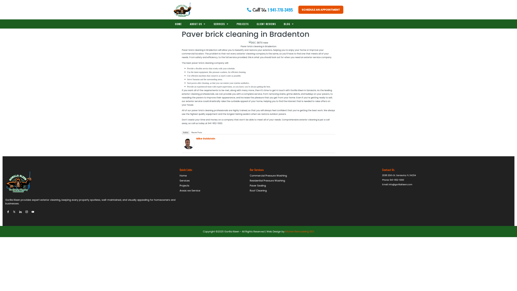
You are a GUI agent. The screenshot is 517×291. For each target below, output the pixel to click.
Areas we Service (190, 190)
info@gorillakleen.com (400, 184)
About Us (196, 24)
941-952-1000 (397, 179)
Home (178, 24)
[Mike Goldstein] (188, 148)
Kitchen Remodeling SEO (299, 231)
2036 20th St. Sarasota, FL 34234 (399, 175)
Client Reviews (266, 24)
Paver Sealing (258, 185)
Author (185, 132)
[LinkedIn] (20, 212)
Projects (243, 24)
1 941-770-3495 (280, 10)
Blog (287, 24)
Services (219, 24)
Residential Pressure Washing (267, 180)
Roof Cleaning (258, 190)
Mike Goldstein (205, 138)
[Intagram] (26, 212)
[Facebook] (8, 212)
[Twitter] (14, 212)
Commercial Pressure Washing (268, 175)
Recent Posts (196, 132)
